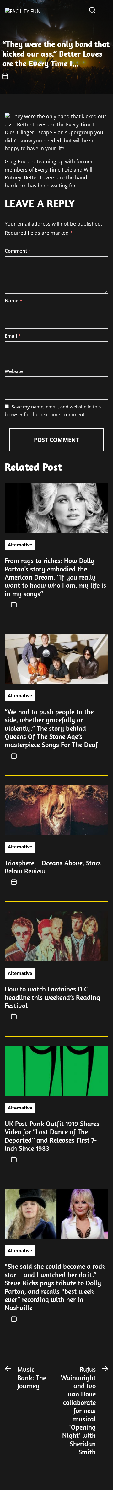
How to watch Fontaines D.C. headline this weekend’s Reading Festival (52, 997)
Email (13, 336)
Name (13, 300)
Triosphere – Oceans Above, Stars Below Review (53, 866)
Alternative (20, 545)
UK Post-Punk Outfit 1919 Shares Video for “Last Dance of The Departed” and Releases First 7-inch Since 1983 (52, 1136)
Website (14, 371)
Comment (18, 251)
